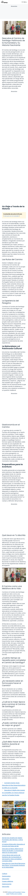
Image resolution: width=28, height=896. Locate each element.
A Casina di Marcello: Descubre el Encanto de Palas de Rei (13, 845)
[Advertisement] (14, 12)
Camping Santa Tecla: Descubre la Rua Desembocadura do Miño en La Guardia (13, 785)
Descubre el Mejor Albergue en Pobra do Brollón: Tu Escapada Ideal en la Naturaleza (12, 850)
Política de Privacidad (14, 892)
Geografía (5, 886)
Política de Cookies (16, 894)
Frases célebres (7, 881)
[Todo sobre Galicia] (4, 2)
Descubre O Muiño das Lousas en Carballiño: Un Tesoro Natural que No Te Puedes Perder (13, 792)
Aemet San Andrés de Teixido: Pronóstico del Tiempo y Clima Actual (12, 840)
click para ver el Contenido (11, 216)
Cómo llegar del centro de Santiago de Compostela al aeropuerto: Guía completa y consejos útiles (12, 858)
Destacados (6, 876)
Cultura (4, 874)
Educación (5, 879)
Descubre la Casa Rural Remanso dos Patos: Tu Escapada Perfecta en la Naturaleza (13, 865)
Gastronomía (6, 884)
